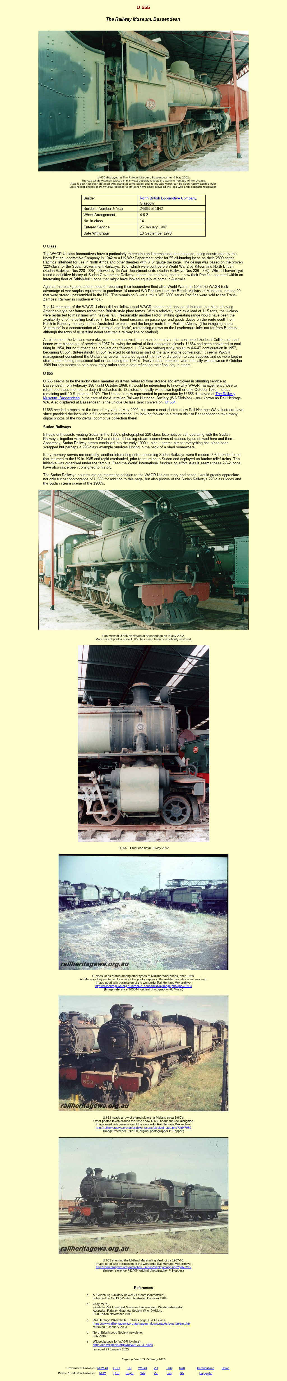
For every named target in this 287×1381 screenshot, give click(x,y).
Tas (169, 1373)
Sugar (129, 1373)
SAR (182, 1367)
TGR (169, 1367)
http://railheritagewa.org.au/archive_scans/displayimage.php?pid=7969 (143, 1127)
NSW (102, 1373)
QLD (116, 1373)
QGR (116, 1367)
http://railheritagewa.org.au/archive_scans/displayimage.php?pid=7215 (143, 1267)
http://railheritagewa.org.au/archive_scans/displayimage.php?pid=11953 (143, 986)
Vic (156, 1373)
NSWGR (102, 1367)
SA (182, 1373)
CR (129, 1367)
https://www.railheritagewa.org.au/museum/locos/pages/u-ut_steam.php (141, 1323)
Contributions (205, 1367)
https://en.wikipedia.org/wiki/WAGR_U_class (123, 1344)
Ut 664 (170, 402)
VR (156, 1367)
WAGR (142, 1367)
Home (225, 1367)
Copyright (205, 1373)
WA (142, 1373)
